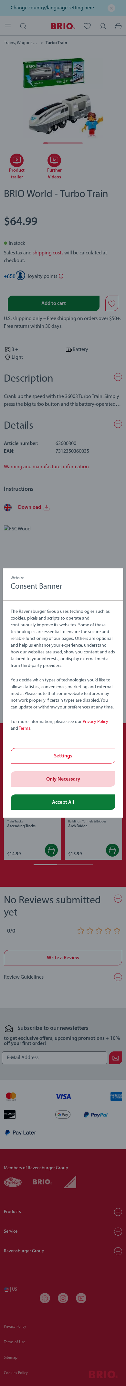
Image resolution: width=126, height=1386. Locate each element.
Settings (63, 756)
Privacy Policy (95, 721)
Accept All (63, 802)
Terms (24, 728)
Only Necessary (63, 779)
